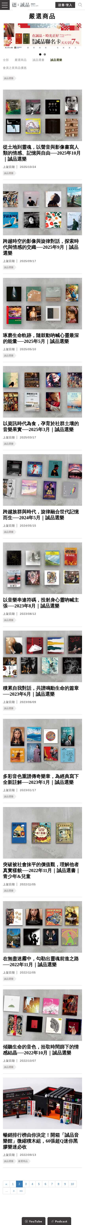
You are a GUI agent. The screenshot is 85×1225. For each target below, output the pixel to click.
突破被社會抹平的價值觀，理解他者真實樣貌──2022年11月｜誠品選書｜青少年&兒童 (41, 870)
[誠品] (25, 4)
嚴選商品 (21, 59)
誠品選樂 (56, 59)
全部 (6, 59)
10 (72, 1184)
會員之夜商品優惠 (15, 67)
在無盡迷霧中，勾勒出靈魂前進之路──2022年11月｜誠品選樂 (41, 961)
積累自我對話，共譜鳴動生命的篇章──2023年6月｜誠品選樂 (41, 691)
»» (21, 1190)
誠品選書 (38, 59)
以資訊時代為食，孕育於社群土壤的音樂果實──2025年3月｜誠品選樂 (41, 426)
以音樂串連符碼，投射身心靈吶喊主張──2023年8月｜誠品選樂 (41, 602)
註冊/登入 (65, 5)
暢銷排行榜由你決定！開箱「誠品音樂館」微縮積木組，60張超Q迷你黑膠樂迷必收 (41, 1140)
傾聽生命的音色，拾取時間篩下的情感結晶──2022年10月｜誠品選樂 (41, 1049)
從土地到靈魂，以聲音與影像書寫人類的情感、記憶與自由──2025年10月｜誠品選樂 (42, 153)
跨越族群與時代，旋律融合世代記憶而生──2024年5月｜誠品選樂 (41, 514)
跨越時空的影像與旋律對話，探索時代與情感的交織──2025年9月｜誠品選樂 (41, 247)
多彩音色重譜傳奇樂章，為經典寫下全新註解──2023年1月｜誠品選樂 (41, 779)
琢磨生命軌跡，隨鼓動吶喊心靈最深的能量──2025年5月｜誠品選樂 (41, 338)
